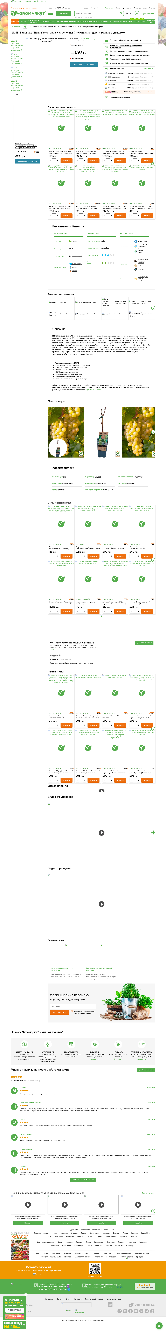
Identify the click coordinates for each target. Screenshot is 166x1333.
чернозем (141, 269)
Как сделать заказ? (82, 1257)
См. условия (94, 1059)
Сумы (99, 1236)
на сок (74, 271)
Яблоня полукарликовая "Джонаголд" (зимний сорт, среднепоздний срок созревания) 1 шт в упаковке (59, 548)
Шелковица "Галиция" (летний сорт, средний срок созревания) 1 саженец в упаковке (115, 152)
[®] (28, 15)
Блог (38, 1253)
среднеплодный (67, 483)
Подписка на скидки (123, 1253)
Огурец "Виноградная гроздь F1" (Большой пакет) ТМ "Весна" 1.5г (88, 548)
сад (64, 477)
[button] (140, 92)
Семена (44, 21)
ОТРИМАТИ (15, 1316)
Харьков (64, 1233)
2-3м (103, 241)
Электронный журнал (94, 1299)
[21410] (66, 944)
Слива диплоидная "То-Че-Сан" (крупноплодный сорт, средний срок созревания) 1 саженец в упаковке (114, 207)
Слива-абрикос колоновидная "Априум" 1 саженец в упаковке (141, 207)
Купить (66, 161)
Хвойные (116, 21)
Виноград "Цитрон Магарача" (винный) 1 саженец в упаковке (87, 717)
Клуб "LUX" (107, 1253)
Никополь (70, 1236)
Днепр (83, 1233)
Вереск (92, 17)
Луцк (49, 1236)
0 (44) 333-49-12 (45, 1286)
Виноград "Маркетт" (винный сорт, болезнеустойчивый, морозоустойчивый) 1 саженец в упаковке (142, 717)
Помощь (67, 1257)
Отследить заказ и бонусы (144, 8)
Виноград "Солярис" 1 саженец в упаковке (115, 717)
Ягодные (80, 21)
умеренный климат (141, 251)
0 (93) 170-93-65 (63, 8)
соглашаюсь (80, 1011)
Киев (55, 1233)
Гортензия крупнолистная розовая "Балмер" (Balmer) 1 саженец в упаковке (113, 548)
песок (140, 266)
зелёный (74, 241)
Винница (134, 1233)
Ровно (90, 1236)
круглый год (106, 248)
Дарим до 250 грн (141, 1253)
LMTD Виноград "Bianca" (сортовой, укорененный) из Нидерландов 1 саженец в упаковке (26, 147)
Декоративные (106, 21)
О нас (46, 1253)
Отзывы (96, 1253)
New (21, 21)
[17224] (101, 944)
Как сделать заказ (113, 1299)
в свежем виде (77, 264)
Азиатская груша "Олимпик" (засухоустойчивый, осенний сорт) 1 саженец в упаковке (86, 207)
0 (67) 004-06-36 (60, 1289)
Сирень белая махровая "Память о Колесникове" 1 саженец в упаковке (139, 548)
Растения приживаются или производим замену (129, 51)
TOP (24, 21)
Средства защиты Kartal (51, 1257)
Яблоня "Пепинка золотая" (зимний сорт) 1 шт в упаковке (141, 603)
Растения (133, 21)
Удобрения (142, 21)
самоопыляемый (100, 483)
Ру (127, 13)
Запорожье (94, 1233)
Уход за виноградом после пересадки (62, 969)
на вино (74, 267)
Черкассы (106, 1233)
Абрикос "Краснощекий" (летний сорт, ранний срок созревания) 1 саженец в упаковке (115, 603)
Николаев (59, 1236)
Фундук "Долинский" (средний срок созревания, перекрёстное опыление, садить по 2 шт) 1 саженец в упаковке (61, 152)
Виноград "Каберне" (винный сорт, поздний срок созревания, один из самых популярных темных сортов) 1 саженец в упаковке (115, 772)
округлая (98, 477)
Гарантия (67, 1253)
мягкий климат (142, 241)
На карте (119, 1287)
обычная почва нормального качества (143, 261)
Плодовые (73, 21)
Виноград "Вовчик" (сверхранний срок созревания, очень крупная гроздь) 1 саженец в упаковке (142, 152)
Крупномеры (125, 21)
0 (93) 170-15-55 (59, 1286)
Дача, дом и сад (151, 21)
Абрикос (87, 17)
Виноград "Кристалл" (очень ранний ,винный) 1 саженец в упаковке (140, 772)
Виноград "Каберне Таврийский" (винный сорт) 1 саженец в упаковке (88, 772)
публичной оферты (94, 390)
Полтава (81, 1236)
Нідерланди (61, 490)
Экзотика (88, 21)
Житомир (134, 1236)
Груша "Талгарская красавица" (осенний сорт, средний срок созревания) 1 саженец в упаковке (60, 207)
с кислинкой (130, 483)
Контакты (56, 1253)
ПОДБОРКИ (15, 21)
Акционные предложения (24, 8)
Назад (17, 26)
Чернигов (123, 1236)
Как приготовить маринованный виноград (99, 969)
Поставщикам (111, 1257)
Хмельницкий (110, 1236)
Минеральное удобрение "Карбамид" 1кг (85, 603)
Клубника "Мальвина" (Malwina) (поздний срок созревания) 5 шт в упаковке (61, 603)
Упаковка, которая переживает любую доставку (129, 63)
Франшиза (109, 8)
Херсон (116, 1233)
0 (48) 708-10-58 (45, 1289)
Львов (125, 1233)
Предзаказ (98, 1257)
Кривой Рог (145, 1233)
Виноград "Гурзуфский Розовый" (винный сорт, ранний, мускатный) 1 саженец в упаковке (61, 772)
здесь (52, 649)
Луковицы (64, 21)
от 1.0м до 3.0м (108, 490)
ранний (71, 248)
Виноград (55, 21)
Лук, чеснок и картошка (33, 21)
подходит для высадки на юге (142, 246)
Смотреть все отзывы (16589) (83, 1180)
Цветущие (96, 21)
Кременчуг (79, 1245)
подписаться (59, 1012)
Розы (49, 21)
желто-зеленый (77, 256)
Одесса (74, 1233)
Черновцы (55, 1245)
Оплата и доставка (123, 8)
